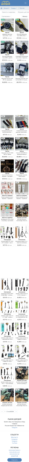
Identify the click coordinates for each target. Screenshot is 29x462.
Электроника (7, 239)
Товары (13, 8)
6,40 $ (21, 297)
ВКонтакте (14, 437)
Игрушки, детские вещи (22, 218)
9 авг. (2, 160)
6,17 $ (7, 319)
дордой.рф (14, 456)
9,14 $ (21, 134)
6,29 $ (21, 341)
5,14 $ (21, 60)
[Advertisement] (14, 99)
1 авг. (17, 367)
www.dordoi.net (14, 454)
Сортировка (6, 16)
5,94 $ (7, 386)
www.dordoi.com (14, 452)
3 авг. (17, 182)
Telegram (14, 427)
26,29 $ (7, 156)
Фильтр (25, 16)
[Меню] (25, 3)
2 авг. (17, 204)
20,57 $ (22, 82)
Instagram (15, 439)
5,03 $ (21, 245)
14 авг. (3, 116)
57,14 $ (22, 38)
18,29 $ (7, 82)
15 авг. (3, 63)
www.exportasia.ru (14, 450)
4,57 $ (21, 319)
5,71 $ (7, 38)
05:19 (2, 19)
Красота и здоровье (7, 195)
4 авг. (2, 182)
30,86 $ (22, 156)
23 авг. (17, 41)
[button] (14, 460)
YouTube (14, 443)
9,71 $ (7, 134)
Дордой (6, 8)
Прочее (22, 8)
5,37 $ (21, 364)
